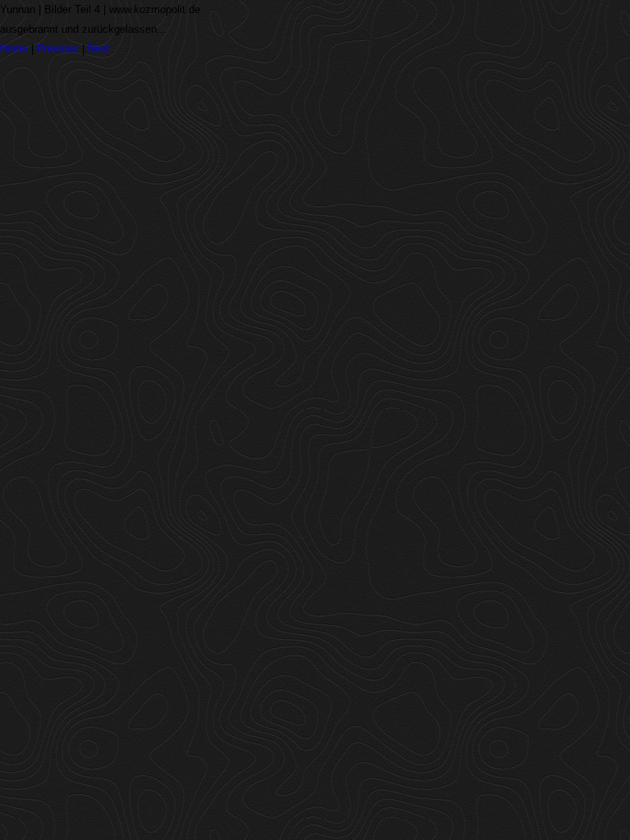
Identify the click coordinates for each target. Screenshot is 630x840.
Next (99, 49)
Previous (58, 49)
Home (14, 49)
